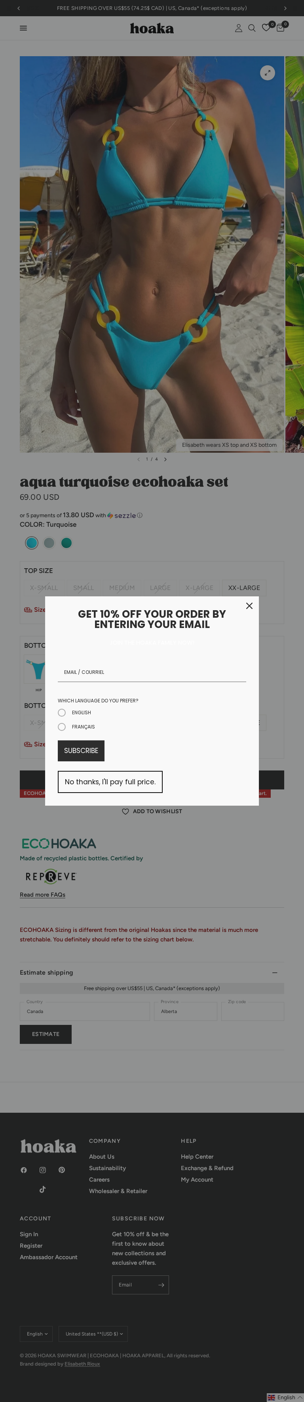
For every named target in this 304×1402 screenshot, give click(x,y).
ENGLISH (81, 712)
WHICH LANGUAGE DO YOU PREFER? (98, 700)
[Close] (249, 605)
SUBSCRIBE (81, 750)
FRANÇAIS (83, 726)
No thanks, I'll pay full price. (110, 782)
